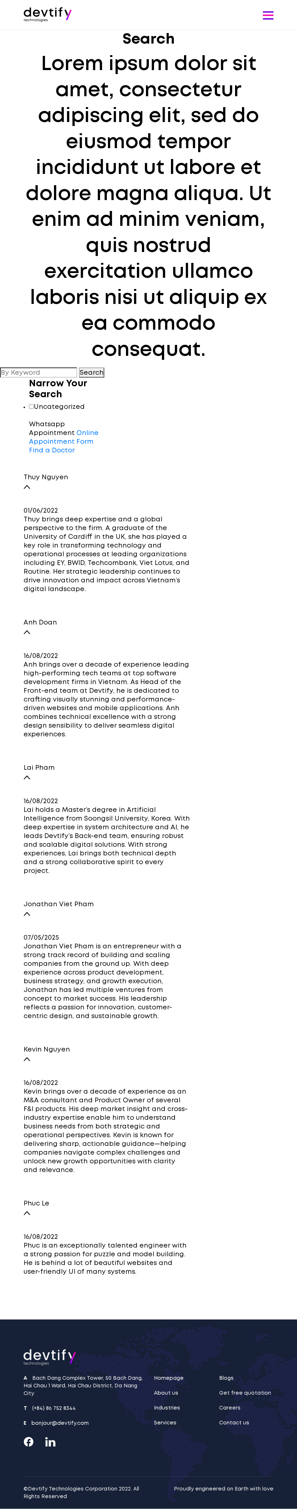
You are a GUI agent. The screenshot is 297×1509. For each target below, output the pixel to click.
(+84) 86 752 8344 (54, 1408)
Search (92, 372)
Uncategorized (59, 406)
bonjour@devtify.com (60, 1423)
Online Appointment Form (64, 437)
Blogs (226, 1378)
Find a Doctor (52, 450)
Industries (167, 1407)
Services (165, 1422)
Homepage (169, 1378)
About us (166, 1392)
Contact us (234, 1422)
